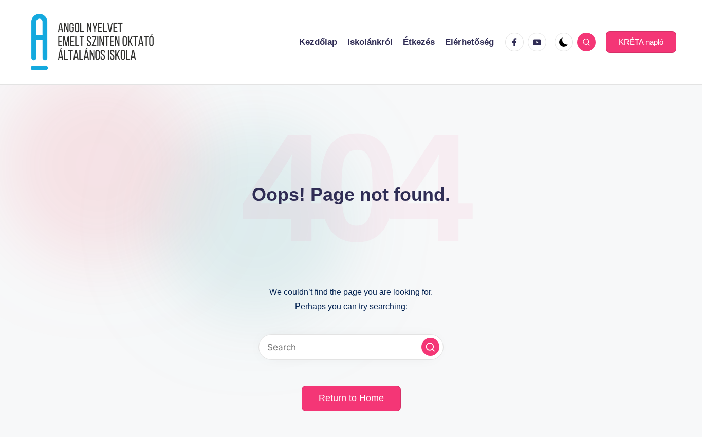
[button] (641, 42)
